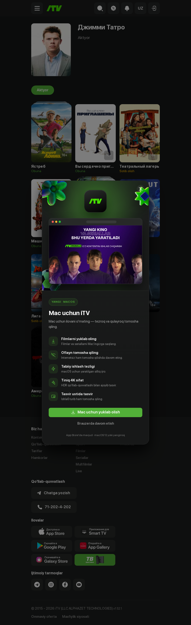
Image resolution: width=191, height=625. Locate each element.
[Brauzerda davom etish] (141, 189)
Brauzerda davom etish (95, 423)
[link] (95, 412)
